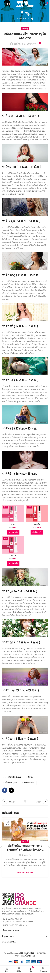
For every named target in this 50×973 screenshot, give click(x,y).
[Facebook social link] (4, 790)
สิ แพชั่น (37, 525)
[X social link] (11, 790)
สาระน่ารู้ (29, 18)
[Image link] (19, 899)
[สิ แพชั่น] (37, 513)
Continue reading (25, 872)
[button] (13, 532)
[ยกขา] (13, 513)
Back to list (25, 801)
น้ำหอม (30, 777)
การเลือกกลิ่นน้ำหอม (13, 777)
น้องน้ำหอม (18, 44)
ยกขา (13, 525)
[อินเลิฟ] (13, 545)
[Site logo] (25, 4)
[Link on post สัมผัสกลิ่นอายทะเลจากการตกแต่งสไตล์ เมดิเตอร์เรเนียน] (25, 829)
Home (19, 18)
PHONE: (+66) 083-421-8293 (15, 925)
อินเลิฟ (13, 556)
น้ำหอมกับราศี (29, 783)
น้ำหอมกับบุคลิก (11, 783)
